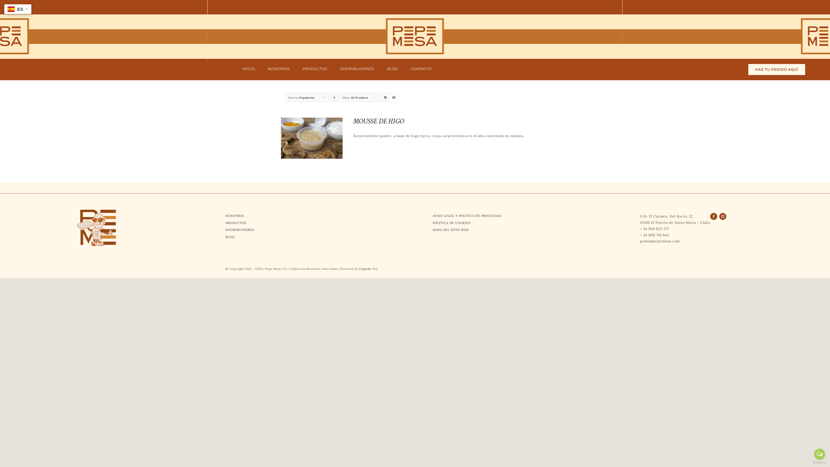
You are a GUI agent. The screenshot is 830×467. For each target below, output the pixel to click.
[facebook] (713, 216)
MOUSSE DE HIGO (378, 121)
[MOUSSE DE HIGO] (312, 120)
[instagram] (722, 216)
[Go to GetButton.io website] (820, 462)
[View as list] (394, 97)
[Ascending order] (334, 97)
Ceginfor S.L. (368, 269)
